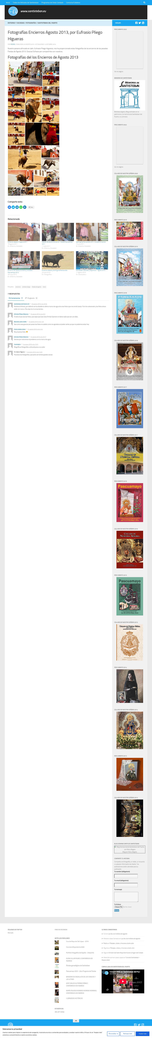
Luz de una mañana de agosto (117, 934)
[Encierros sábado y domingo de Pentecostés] (58, 260)
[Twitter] (139, 23)
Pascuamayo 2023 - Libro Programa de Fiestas (81, 971)
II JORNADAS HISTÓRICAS (74, 998)
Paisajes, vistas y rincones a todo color (122, 943)
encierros (18, 287)
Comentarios (16, 298)
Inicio (8, 3)
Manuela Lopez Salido (20, 321)
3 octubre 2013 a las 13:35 (34, 352)
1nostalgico (17, 344)
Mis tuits (10, 933)
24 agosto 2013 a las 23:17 (38, 337)
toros (44, 287)
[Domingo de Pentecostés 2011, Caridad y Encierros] (92, 232)
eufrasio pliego (26, 287)
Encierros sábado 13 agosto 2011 (17, 242)
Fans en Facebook (61, 930)
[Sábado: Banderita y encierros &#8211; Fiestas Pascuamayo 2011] (58, 232)
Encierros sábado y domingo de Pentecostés (54, 270)
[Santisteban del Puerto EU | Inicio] (13, 11)
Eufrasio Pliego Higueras (21, 314)
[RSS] (143, 23)
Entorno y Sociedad (16, 23)
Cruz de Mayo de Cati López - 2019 (77, 941)
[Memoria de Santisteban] (129, 108)
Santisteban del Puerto (47, 23)
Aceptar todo (142, 1034)
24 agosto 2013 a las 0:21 (38, 314)
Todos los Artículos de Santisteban (26, 3)
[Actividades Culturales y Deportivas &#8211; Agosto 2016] (92, 260)
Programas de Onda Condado (52, 3)
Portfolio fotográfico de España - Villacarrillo (80, 953)
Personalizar (112, 1034)
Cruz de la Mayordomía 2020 (75, 947)
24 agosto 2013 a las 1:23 (36, 321)
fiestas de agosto (36, 287)
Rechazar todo (127, 1034)
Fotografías (31, 23)
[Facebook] (136, 23)
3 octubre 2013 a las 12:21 (30, 344)
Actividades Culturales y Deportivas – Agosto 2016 (90, 270)
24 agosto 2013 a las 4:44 (35, 329)
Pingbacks (32, 298)
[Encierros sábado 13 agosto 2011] (24, 232)
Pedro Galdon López (20, 329)
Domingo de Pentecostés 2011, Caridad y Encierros (91, 242)
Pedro (13, 44)
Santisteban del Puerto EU (21, 304)
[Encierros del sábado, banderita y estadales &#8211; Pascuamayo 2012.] (24, 260)
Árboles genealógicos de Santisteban (78, 965)
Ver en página (118, 71)
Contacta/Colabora (73, 3)
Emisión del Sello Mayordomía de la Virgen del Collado (126, 953)
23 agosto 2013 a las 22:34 (39, 304)
